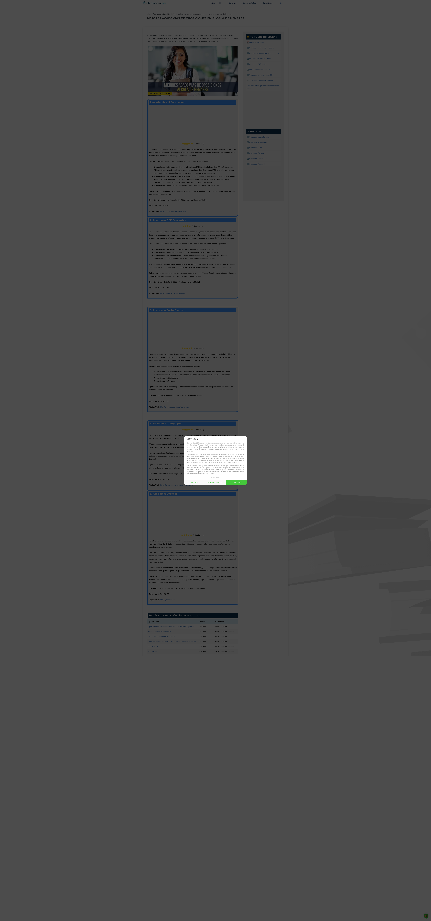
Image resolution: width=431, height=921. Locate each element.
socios (201, 443)
